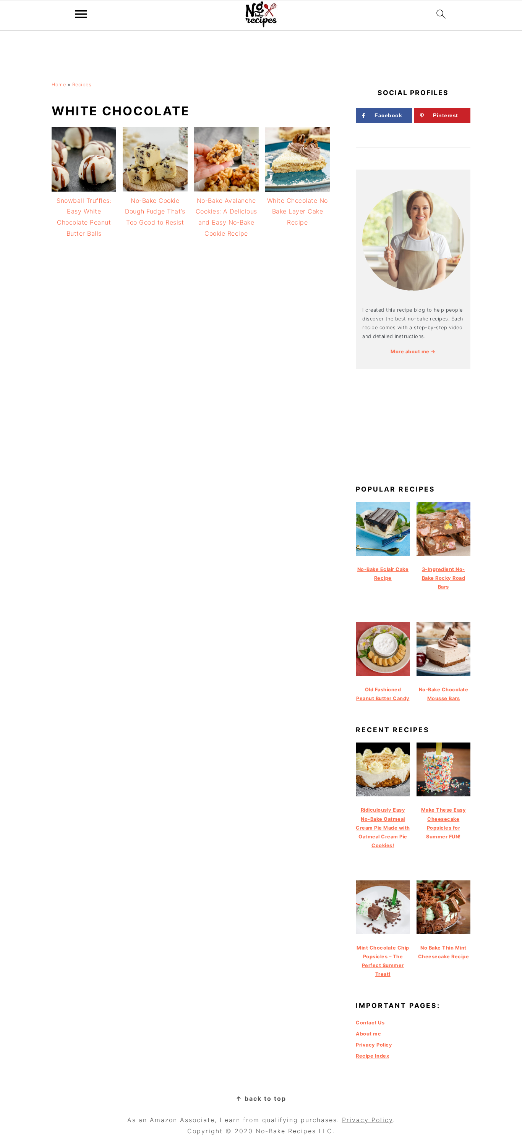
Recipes (82, 84)
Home (59, 84)
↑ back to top (261, 1098)
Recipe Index (372, 1056)
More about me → (413, 351)
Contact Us (370, 1023)
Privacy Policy (374, 1045)
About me (368, 1034)
